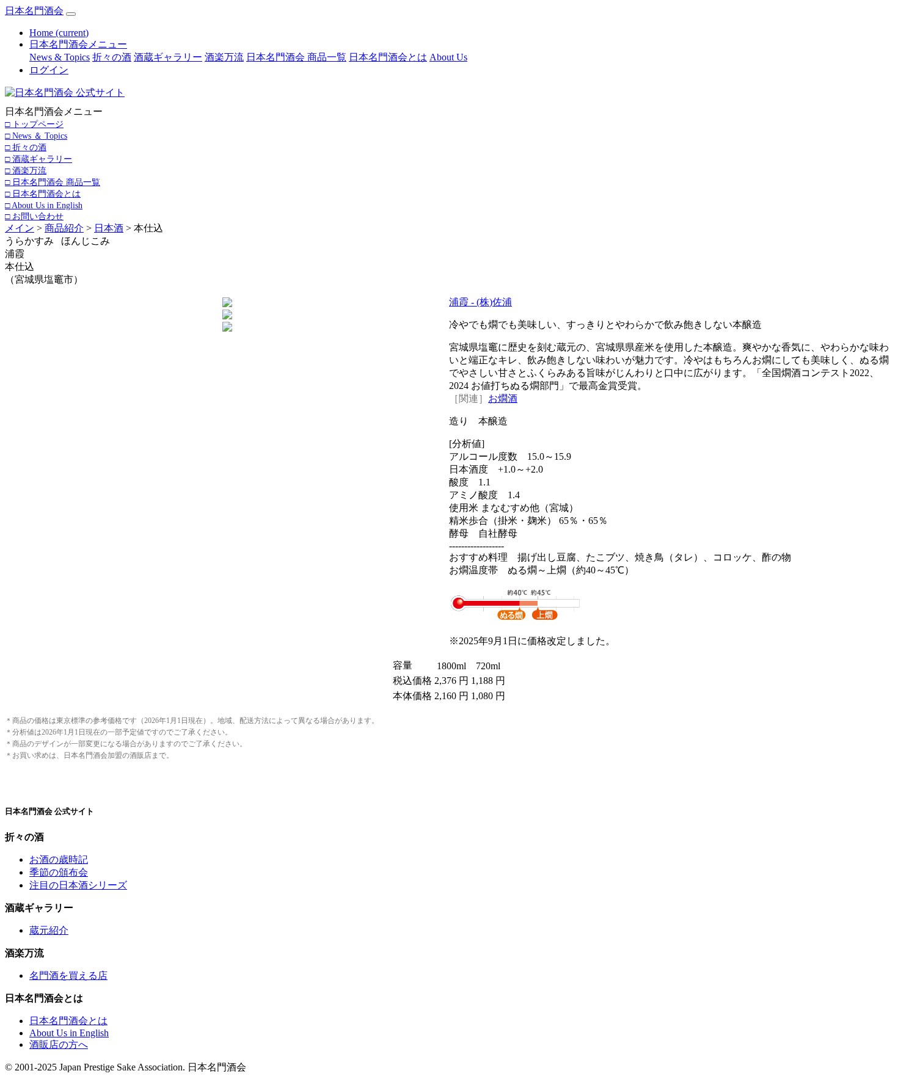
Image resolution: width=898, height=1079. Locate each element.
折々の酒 (111, 57)
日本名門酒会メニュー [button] (78, 44)
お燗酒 (502, 398)
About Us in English (69, 1033)
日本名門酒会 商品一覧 (296, 57)
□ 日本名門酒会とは (43, 193)
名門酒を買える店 (68, 975)
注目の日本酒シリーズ (78, 885)
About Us (448, 57)
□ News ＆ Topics (36, 135)
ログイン (48, 70)
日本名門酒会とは (388, 57)
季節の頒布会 (58, 872)
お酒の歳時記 (58, 859)
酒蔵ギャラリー (168, 57)
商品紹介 (64, 228)
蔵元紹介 (48, 930)
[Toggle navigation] (71, 14)
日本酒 (108, 228)
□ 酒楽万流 (25, 170)
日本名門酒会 (34, 10)
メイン (19, 228)
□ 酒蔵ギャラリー (38, 159)
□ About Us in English (43, 205)
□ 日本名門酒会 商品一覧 (52, 182)
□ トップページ (34, 124)
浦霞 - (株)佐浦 (480, 302)
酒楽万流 (224, 57)
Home (59, 32)
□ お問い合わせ (34, 216)
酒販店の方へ (58, 1044)
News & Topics (59, 57)
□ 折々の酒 (25, 147)
